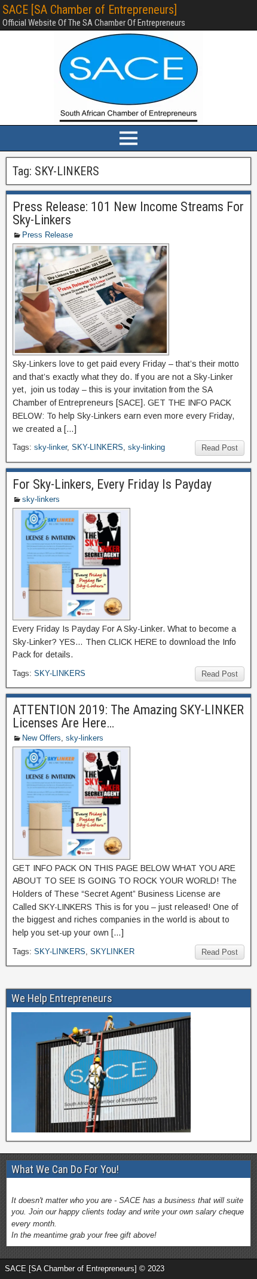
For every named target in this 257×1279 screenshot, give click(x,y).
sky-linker (50, 447)
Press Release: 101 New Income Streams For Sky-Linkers (128, 213)
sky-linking (146, 447)
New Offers (41, 737)
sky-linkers (41, 499)
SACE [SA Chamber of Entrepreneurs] (89, 9)
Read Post (219, 447)
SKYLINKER (112, 951)
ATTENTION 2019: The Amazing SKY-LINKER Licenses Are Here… (128, 716)
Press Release (47, 234)
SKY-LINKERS (97, 447)
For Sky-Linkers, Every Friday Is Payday (112, 484)
